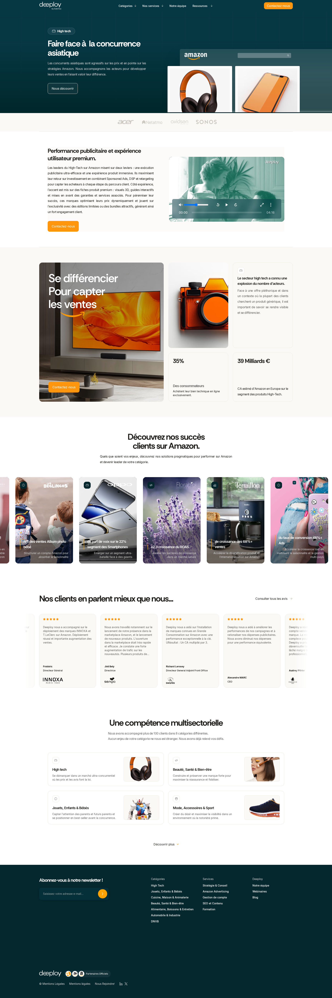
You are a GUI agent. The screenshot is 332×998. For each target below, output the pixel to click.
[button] (128, 5)
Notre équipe (177, 5)
